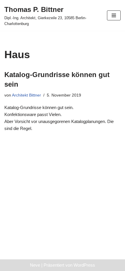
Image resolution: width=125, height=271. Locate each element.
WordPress (84, 265)
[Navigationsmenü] (114, 15)
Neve (35, 265)
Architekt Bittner (26, 95)
